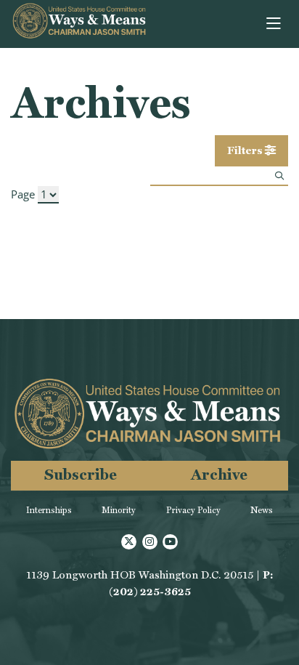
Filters (246, 150)
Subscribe (80, 474)
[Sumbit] (279, 175)
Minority (119, 510)
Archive (219, 474)
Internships (49, 510)
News (261, 510)
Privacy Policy (193, 510)
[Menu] (274, 24)
